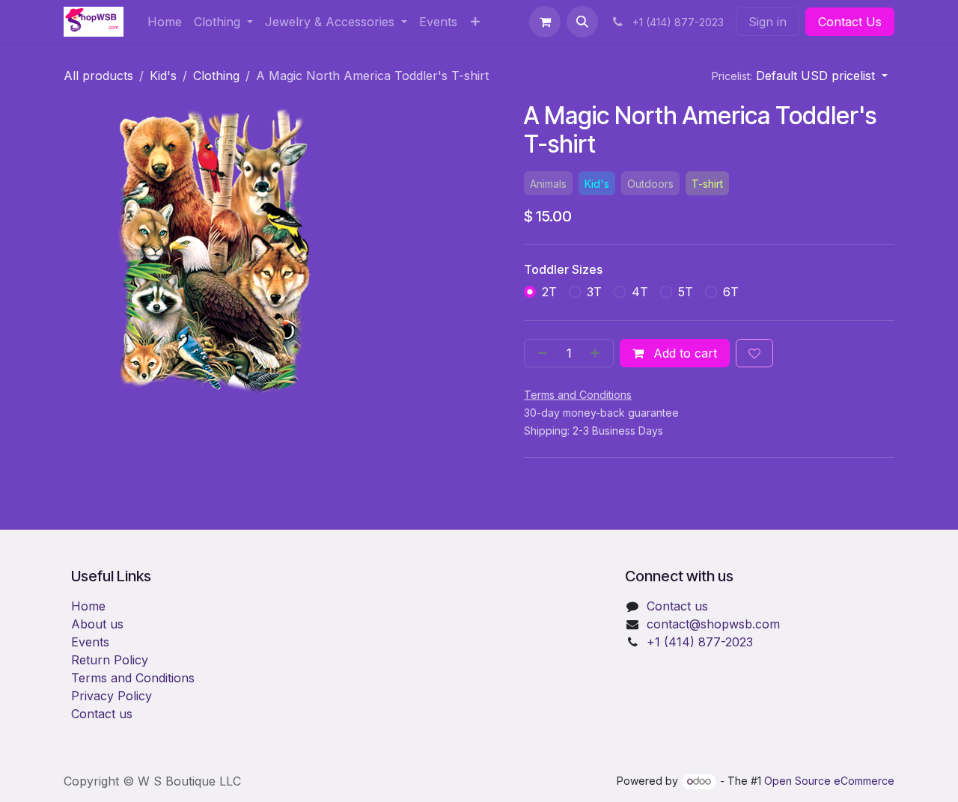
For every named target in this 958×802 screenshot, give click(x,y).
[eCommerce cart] (545, 21)
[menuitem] (164, 22)
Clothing (216, 75)
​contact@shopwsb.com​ (713, 623)
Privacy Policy (111, 695)
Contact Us (850, 21)
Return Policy (109, 659)
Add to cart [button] (683, 353)
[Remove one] (540, 353)
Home (88, 606)
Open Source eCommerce (829, 780)
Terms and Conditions (133, 677)
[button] (582, 21)
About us (97, 623)
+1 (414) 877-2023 (700, 641)
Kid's (163, 75)
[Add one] (598, 353)
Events (90, 641)
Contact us (101, 713)
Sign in (767, 21)
